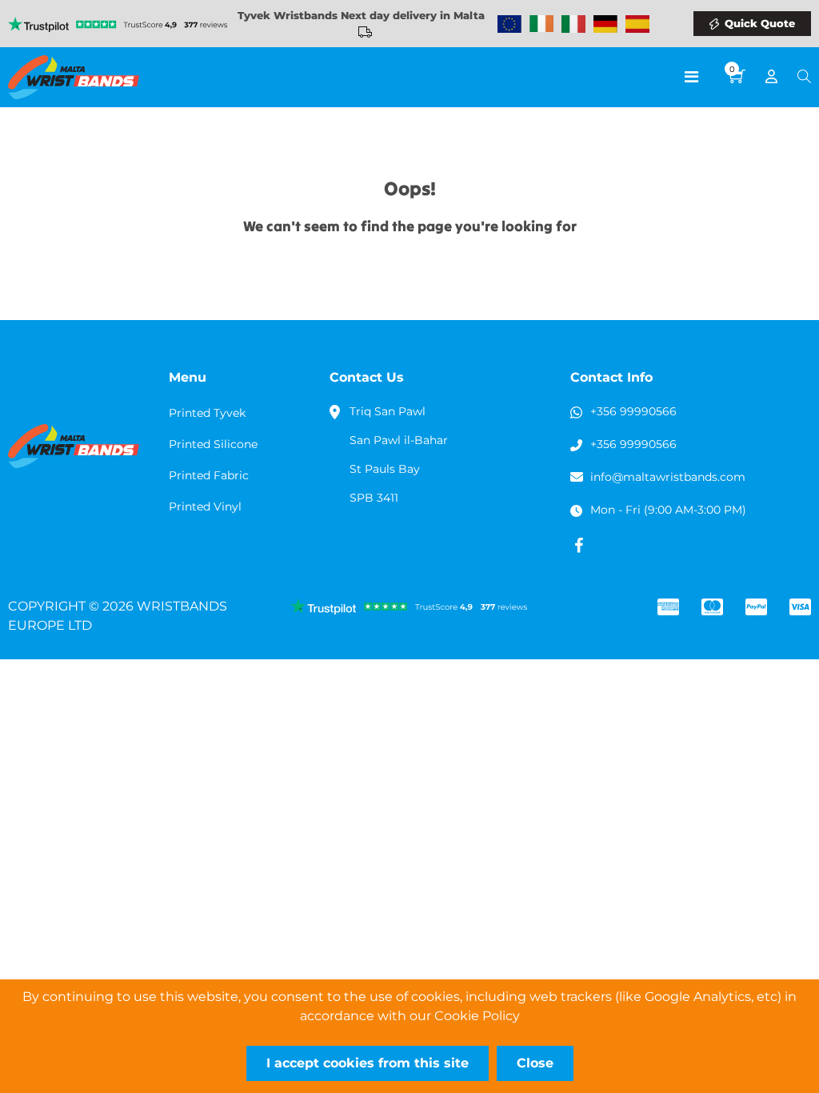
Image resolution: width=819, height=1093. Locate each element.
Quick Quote (760, 23)
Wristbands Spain (637, 24)
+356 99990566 (633, 411)
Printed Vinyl (205, 506)
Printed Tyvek (207, 413)
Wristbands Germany (605, 24)
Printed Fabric (209, 475)
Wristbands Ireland (541, 24)
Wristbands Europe (509, 24)
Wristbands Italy (573, 24)
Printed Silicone (213, 444)
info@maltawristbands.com (667, 477)
